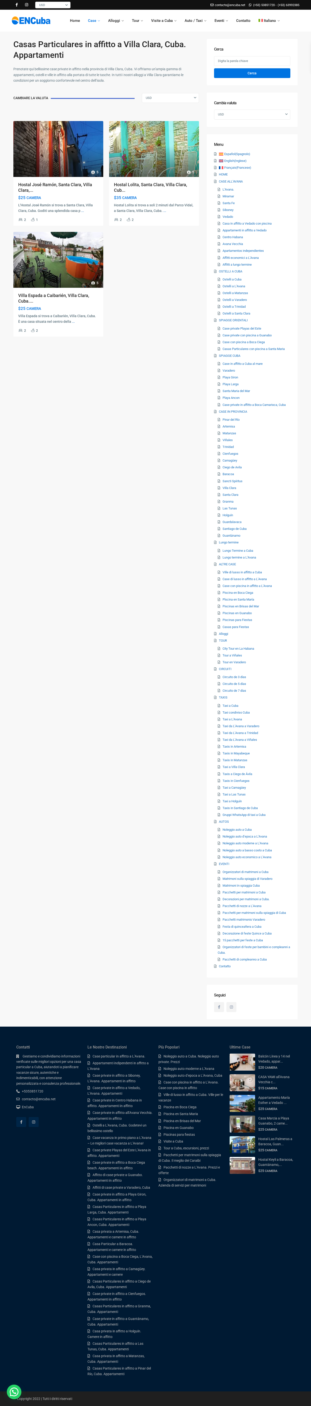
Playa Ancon (231, 398)
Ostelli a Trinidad (234, 306)
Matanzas (229, 433)
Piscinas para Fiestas (237, 620)
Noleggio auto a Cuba (237, 829)
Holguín (228, 515)
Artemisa (229, 426)
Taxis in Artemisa (234, 746)
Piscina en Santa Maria (181, 1114)
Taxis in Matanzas (235, 760)
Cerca (252, 73)
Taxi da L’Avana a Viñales (240, 740)
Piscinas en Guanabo (237, 613)
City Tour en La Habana (238, 648)
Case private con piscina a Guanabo (247, 335)
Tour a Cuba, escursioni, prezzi (186, 1148)
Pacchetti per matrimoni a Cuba (244, 892)
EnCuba (28, 1107)
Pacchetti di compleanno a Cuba (245, 959)
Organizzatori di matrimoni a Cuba (245, 872)
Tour (135, 20)
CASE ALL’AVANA (231, 181)
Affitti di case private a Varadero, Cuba (121, 1187)
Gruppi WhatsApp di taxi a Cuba (244, 815)
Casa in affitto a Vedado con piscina (247, 223)
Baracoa (228, 474)
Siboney (228, 210)
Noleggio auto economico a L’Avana (247, 857)
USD (42, 5)
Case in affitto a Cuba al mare (243, 364)
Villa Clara (229, 488)
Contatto (243, 20)
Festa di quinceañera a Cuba (242, 926)
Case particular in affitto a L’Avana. (119, 1056)
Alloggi (114, 20)
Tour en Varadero (234, 662)
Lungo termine (229, 542)
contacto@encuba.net (39, 1099)
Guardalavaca (232, 522)
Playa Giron (230, 377)
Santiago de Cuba (235, 529)
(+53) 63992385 (288, 5)
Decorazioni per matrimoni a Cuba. (246, 899)
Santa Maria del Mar (236, 391)
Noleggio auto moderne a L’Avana (245, 843)
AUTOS (224, 821)
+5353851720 (32, 1091)
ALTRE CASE (227, 564)
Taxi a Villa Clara (234, 767)
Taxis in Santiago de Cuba (240, 808)
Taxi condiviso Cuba (236, 712)
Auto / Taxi (194, 20)
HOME (223, 174)
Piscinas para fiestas (179, 1134)
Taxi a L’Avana (232, 719)
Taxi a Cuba (230, 705)
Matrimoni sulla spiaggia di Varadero (247, 879)
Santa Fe (229, 203)
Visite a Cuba (162, 20)
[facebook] (17, 5)
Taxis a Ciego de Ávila (237, 774)
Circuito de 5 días (234, 684)
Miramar (228, 196)
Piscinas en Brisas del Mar (241, 606)
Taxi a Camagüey (234, 787)
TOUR (223, 640)
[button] (14, 1392)
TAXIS (223, 697)
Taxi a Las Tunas (234, 794)
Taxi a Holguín (232, 801)
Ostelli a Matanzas (235, 293)
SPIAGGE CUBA (229, 356)
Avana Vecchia (233, 244)
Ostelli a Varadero (235, 300)
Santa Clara (230, 495)
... (82, 211)
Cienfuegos (230, 453)
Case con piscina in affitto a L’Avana (247, 586)
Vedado (228, 216)
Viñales (228, 440)
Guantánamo (231, 535)
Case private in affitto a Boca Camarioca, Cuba (254, 405)
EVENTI (224, 864)
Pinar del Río (231, 419)
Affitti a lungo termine (237, 264)
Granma (228, 501)
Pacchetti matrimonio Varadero (244, 919)
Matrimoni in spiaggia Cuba (241, 885)
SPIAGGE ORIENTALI (233, 320)
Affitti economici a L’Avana (241, 258)
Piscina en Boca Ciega (238, 592)
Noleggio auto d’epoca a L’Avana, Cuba (193, 1075)
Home (75, 20)
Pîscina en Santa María (238, 599)
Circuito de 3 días (234, 677)
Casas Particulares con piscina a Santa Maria (254, 349)
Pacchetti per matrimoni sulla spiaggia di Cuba (254, 913)
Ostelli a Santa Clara (236, 313)
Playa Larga (231, 384)
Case (92, 20)
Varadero (229, 370)
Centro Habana (233, 237)
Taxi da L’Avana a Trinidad (240, 733)
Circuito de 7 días (234, 690)
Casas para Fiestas (236, 627)
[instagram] (27, 5)
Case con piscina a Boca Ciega (244, 342)
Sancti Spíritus (232, 481)
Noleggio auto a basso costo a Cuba (247, 850)
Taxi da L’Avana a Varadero (241, 726)
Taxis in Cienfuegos (236, 781)
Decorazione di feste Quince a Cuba (247, 933)
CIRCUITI (225, 669)
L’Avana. (228, 189)
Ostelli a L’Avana (234, 286)
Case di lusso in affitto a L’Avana (245, 579)
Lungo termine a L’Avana (239, 557)
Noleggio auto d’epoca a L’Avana (245, 836)
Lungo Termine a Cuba (238, 550)
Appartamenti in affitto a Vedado (245, 230)
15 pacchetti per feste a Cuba (243, 940)
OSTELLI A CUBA (230, 271)
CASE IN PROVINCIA (233, 411)
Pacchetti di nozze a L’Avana (242, 906)
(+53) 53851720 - (264, 5)
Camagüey (230, 460)
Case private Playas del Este (242, 328)
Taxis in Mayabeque (236, 753)
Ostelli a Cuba (232, 279)
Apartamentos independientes (243, 251)
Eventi (219, 20)
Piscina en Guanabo (179, 1128)
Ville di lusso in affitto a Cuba (242, 572)
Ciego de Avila (232, 467)
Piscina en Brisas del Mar (182, 1121)
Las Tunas (230, 508)
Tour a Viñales (232, 655)
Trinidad (228, 447)
